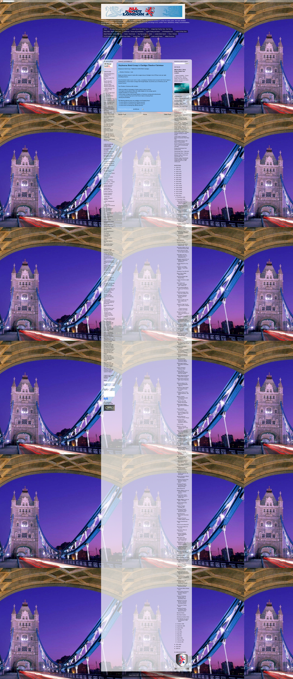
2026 (177, 167)
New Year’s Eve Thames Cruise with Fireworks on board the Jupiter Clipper (108, 364)
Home (105, 29)
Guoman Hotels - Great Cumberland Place (180, 104)
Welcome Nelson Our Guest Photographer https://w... (182, 384)
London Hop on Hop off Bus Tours (140, 29)
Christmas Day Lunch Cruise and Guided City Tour (109, 309)
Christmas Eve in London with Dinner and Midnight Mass (108, 253)
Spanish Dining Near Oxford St (182, 503)
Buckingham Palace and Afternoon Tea (108, 156)
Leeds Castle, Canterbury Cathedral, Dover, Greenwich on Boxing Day (109, 301)
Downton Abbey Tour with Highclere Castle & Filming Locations (180, 119)
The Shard (106, 233)
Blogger (162, 675)
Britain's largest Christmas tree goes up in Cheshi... (182, 398)
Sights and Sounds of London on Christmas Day (109, 262)
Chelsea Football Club (109, 161)
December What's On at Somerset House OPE (183, 248)
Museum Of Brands (108, 213)
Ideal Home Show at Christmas (182, 530)
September (180, 625)
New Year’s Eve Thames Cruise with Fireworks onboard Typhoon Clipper (108, 370)
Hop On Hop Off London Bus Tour (108, 82)
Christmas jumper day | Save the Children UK (182, 292)
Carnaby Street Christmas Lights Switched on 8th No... (182, 421)
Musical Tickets (180, 612)
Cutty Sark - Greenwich (106, 168)
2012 (177, 195)
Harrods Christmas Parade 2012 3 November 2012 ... (182, 597)
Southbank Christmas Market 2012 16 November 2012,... (182, 548)
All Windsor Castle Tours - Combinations (180, 112)
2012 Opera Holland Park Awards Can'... (182, 461)
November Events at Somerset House (182, 586)
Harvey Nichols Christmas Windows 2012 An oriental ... (182, 372)
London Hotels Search (160, 34)
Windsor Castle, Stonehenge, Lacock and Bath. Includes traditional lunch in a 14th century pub (181, 159)
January (179, 642)
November (180, 199)
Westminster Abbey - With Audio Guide (109, 245)
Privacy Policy (136, 36)
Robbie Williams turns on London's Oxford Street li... (183, 492)
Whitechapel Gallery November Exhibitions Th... (183, 405)
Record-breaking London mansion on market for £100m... (183, 577)
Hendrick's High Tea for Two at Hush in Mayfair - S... (183, 305)
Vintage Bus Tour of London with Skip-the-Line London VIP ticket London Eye (109, 135)
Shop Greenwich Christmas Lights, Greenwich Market (182, 360)
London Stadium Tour (109, 98)
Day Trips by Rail (142, 34)
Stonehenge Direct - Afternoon (181, 151)
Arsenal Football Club (109, 151)
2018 (177, 183)
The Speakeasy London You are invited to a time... (182, 237)
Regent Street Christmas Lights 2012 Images (183, 376)
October (179, 623)
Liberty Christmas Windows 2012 (181, 368)
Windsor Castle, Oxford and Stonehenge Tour (181, 155)
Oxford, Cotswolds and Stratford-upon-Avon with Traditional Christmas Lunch (109, 290)
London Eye (107, 196)
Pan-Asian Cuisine (181, 614)
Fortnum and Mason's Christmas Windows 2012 (182, 355)
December (180, 197)
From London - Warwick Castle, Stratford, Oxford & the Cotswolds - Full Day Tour (181, 128)
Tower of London (181, 555)
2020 (177, 179)
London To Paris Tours (181, 31)
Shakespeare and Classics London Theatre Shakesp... (182, 543)
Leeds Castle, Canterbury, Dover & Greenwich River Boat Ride (181, 138)
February (179, 640)
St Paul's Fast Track (108, 226)
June (178, 632)
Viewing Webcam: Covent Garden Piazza (183, 417)
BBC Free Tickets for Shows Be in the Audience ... (182, 457)
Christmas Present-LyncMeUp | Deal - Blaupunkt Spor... (182, 485)
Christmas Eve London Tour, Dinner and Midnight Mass (182, 334)
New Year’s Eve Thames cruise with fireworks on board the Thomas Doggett (109, 339)
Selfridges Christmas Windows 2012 (182, 436)
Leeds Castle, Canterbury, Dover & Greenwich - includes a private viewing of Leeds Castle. (181, 132)
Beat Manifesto (180, 240)
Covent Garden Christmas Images (182, 409)
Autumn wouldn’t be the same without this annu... (182, 301)
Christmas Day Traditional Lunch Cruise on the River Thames (108, 314)
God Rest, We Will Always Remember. (182, 401)
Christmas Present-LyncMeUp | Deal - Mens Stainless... (182, 565)
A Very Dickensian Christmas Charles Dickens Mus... (182, 339)
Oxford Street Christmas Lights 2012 (183, 465)
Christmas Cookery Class (183, 616)
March (179, 638)
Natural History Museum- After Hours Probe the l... (183, 380)
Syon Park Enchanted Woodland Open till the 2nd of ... (183, 343)
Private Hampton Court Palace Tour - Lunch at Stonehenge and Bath (181, 145)
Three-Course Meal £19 (183, 524)
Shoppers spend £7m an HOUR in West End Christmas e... (183, 260)
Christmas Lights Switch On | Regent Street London (182, 389)
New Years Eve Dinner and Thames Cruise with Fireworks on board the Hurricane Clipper (109, 351)
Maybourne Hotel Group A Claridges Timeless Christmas (141, 65)
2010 (177, 646)
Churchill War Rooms (109, 163)
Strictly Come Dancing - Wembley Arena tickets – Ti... (183, 573)
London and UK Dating (156, 36)
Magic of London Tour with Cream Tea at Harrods (109, 104)
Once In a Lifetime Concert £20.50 (181, 569)
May (178, 634)
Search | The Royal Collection (181, 347)
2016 (177, 187)
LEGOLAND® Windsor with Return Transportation (180, 141)
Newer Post (122, 114)
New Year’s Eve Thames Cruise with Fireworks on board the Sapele (108, 323)
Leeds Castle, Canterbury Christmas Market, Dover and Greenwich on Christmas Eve (109, 268)
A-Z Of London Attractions (110, 36)
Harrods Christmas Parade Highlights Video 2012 (182, 534)
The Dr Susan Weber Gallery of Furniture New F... (182, 211)
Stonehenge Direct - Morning (181, 153)
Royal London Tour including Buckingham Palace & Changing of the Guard (109, 108)
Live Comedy (180, 424)
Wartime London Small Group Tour (109, 140)
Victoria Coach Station (124, 36)
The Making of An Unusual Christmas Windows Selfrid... (182, 439)
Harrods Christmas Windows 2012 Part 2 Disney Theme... (182, 448)
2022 (177, 175)
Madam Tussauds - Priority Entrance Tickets (108, 210)
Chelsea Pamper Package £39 (181, 506)
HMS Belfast (107, 175)
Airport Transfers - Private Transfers (113, 34)
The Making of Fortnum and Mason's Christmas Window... (182, 351)
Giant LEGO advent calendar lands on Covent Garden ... (182, 202)
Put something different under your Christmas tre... (183, 289)
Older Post (167, 114)
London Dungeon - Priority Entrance (108, 194)
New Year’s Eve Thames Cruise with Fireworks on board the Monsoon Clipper (109, 345)
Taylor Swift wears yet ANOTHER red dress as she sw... (182, 432)
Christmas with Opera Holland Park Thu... (182, 245)
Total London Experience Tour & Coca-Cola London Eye (108, 130)
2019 (177, 181)
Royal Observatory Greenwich (108, 217)
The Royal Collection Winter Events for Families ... (182, 296)
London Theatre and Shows (153, 31)
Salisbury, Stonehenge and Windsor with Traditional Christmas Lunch (109, 285)
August (179, 627)
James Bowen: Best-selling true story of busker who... (182, 496)
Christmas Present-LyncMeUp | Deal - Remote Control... (182, 510)
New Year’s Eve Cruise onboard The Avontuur (109, 319)
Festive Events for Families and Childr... (182, 309)
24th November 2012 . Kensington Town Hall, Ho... (183, 321)
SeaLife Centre (107, 219)
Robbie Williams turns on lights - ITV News (183, 500)
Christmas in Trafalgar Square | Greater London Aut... (182, 220)
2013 (177, 193)
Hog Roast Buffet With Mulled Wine (182, 277)
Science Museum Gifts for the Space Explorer (183, 251)
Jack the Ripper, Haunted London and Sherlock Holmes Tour (109, 85)
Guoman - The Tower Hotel (181, 106)
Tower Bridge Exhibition (107, 235)
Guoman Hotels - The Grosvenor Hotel (179, 101)
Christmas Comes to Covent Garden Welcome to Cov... (182, 468)
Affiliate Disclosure (169, 36)
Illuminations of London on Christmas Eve (109, 258)
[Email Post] (142, 109)
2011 (177, 644)
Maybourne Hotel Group (124, 68)
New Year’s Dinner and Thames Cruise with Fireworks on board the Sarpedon (108, 334)
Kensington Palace (108, 180)
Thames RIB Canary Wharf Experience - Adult (109, 121)
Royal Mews (107, 214)
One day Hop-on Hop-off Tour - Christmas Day (109, 273)
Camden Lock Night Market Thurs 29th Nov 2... (182, 268)
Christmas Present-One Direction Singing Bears (182, 481)
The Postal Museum (108, 231)
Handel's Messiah (181, 242)
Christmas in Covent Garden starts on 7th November (182, 473)
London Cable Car (108, 191)
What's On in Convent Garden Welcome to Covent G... (182, 207)
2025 (177, 169)
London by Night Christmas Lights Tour (109, 250)
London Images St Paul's (183, 557)
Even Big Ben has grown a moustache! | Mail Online (183, 620)
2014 (177, 191)
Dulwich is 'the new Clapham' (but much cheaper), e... (182, 427)
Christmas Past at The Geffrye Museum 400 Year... (183, 393)
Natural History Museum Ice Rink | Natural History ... (183, 593)
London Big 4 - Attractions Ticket (108, 189)
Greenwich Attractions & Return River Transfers (109, 75)
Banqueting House (108, 153)
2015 (177, 189)
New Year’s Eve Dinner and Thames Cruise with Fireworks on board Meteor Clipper (109, 358)
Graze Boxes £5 (181, 488)
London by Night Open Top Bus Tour (109, 93)
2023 (177, 173)
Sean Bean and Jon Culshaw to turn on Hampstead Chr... (182, 256)
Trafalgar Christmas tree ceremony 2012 (183, 224)
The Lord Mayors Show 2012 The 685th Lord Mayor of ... (182, 413)
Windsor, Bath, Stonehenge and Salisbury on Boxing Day (108, 296)
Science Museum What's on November (183, 477)
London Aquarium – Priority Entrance (108, 186)
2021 (177, 177)
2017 (177, 185)
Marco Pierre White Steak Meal (181, 274)
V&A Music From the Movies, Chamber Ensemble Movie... (182, 602)
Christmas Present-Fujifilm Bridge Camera (183, 519)
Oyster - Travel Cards (129, 34)
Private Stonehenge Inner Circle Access (180, 149)
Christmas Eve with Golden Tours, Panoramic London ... (182, 582)
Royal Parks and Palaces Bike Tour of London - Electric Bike (109, 113)
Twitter (150, 34)
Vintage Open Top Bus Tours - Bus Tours (161, 29)
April (178, 635)
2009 (177, 648)
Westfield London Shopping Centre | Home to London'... (182, 228)
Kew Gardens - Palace (109, 181)
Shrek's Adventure (108, 224)
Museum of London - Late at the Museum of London (183, 313)
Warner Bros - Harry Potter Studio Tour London (180, 71)
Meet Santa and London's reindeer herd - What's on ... (182, 284)
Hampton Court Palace (109, 173)
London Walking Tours (109, 100)
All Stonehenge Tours (167, 31)
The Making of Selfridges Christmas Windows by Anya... (183, 444)
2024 (177, 171)
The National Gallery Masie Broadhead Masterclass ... (182, 325)
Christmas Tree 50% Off (183, 271)
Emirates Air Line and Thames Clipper (109, 171)
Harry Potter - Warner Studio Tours (112, 31)
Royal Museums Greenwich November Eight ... (183, 515)
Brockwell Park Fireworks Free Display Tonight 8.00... (183, 561)
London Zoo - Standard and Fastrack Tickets (109, 205)
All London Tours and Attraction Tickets (119, 29)
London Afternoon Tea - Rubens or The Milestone (109, 89)
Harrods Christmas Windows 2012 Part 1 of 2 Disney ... (182, 453)
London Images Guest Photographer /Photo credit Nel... (182, 330)
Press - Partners (173, 34)
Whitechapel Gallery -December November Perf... (182, 364)
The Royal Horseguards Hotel (181, 98)
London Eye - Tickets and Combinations (133, 31)
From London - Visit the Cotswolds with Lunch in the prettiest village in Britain (181, 123)
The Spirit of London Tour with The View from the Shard (109, 125)
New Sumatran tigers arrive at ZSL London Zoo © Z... (182, 552)
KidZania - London (108, 183)
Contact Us (145, 36)
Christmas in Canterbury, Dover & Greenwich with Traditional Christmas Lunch (109, 279)
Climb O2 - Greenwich (109, 165)
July (178, 629)
